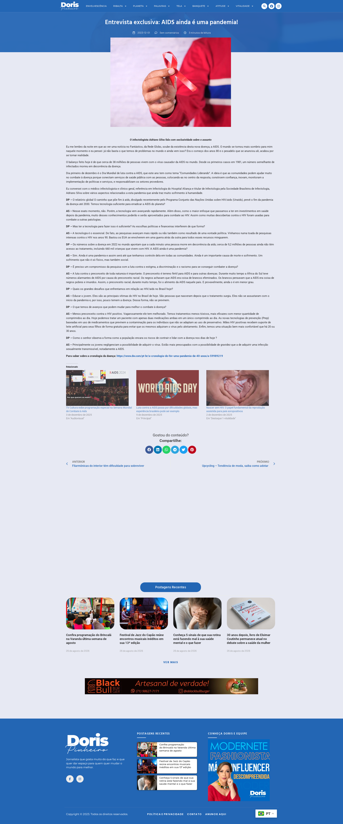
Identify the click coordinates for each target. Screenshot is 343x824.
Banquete (198, 6)
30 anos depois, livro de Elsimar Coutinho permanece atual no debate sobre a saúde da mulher (248, 639)
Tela (179, 6)
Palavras (160, 6)
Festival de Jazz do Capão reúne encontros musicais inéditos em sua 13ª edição (142, 639)
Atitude (220, 6)
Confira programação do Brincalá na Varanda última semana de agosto (88, 639)
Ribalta (118, 6)
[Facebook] (272, 6)
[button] (264, 6)
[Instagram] (278, 6)
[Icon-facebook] (70, 779)
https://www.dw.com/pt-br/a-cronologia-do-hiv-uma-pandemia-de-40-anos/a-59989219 (170, 356)
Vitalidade (243, 6)
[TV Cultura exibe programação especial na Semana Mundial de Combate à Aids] (99, 388)
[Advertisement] (171, 702)
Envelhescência (96, 6)
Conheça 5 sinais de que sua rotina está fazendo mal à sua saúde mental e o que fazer (197, 639)
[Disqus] (170, 526)
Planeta (138, 6)
